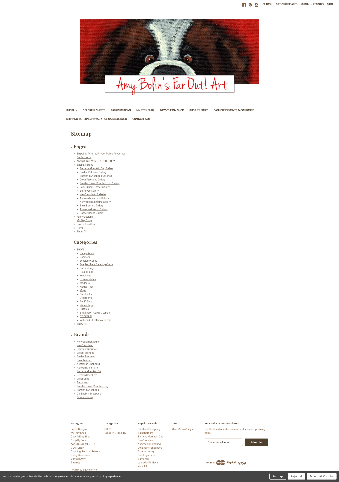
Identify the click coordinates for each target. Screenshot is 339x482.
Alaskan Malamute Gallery (94, 198)
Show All (82, 231)
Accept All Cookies (322, 476)
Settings (277, 476)
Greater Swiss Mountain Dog (92, 386)
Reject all (296, 476)
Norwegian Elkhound (88, 341)
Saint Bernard (84, 360)
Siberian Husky (85, 397)
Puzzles (84, 309)
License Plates (88, 279)
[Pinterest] (250, 5)
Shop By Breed (198, 110)
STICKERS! (86, 316)
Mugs (83, 290)
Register (318, 4)
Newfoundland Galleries (93, 194)
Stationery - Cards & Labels (95, 312)
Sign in (305, 4)
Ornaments (86, 297)
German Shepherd (87, 375)
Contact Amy (141, 119)
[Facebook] (244, 5)
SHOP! (70, 110)
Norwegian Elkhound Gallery (95, 201)
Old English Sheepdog (89, 393)
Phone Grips (86, 305)
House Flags (86, 271)
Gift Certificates (287, 4)
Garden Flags (87, 268)
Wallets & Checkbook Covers (95, 320)
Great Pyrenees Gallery (92, 179)
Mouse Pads (87, 286)
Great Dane (83, 378)
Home (80, 227)
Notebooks (86, 294)
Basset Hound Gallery (91, 213)
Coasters (85, 257)
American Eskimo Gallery (94, 209)
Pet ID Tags (86, 301)
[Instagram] (256, 5)
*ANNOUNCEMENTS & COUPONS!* (234, 110)
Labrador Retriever (87, 349)
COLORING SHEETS (94, 110)
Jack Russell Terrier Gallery (95, 187)
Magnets (85, 283)
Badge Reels (87, 253)
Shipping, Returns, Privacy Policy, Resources (96, 119)
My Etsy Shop (145, 110)
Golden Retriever (86, 356)
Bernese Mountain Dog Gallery (96, 168)
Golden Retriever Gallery (93, 172)
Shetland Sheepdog (88, 389)
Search (267, 4)
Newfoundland (85, 345)
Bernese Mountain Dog (89, 371)
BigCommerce (90, 470)
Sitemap (76, 462)
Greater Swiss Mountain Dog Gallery (100, 183)
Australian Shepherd (88, 364)
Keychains (85, 275)
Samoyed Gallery (89, 190)
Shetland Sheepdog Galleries (96, 175)
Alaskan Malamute (87, 367)
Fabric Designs (121, 110)
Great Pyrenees (85, 352)
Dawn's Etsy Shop (172, 110)
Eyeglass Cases (88, 260)
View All (142, 466)
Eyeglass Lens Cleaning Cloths (96, 264)
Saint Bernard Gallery (91, 205)
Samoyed (82, 382)
